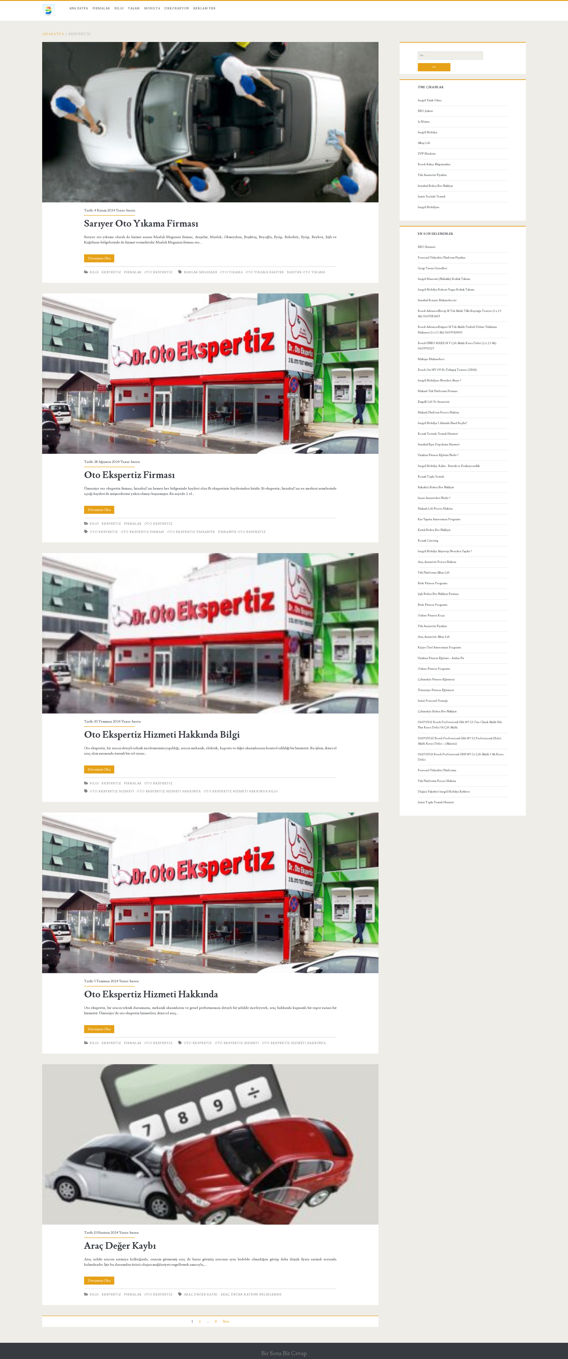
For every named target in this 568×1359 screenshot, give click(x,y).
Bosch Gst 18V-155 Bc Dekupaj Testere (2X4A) (447, 370)
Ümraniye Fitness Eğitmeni (436, 690)
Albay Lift (424, 143)
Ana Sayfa (78, 8)
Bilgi (119, 8)
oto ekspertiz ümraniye (191, 532)
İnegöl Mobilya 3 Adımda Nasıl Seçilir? (442, 423)
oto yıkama (231, 272)
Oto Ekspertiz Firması (210, 373)
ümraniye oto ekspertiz (242, 532)
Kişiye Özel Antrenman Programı (439, 647)
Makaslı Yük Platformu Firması (438, 391)
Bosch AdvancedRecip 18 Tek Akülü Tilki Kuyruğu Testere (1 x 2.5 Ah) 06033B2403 (459, 313)
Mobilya (152, 8)
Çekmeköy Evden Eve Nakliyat (437, 711)
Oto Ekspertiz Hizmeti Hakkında (169, 791)
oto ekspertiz (104, 532)
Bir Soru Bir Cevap (284, 1353)
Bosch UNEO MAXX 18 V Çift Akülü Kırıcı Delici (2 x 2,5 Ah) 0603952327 (457, 345)
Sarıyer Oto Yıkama (306, 272)
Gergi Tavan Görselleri (432, 268)
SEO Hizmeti (426, 247)
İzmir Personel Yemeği (433, 701)
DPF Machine (427, 153)
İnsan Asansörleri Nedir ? (434, 498)
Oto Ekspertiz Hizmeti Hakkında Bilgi (210, 633)
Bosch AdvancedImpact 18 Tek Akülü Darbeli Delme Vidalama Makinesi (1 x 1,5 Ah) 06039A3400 (457, 329)
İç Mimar (424, 122)
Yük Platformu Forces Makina (437, 781)
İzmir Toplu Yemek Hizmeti (436, 802)
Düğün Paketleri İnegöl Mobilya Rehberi (444, 791)
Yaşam (134, 8)
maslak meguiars (200, 272)
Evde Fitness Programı (432, 583)
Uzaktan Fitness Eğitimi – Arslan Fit (441, 658)
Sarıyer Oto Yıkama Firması (210, 122)
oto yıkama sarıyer (265, 272)
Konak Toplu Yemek (431, 476)
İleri (226, 1321)
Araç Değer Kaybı (210, 1144)
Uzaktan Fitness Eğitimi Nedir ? (438, 455)
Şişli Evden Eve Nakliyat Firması (438, 594)
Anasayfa (53, 34)
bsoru (130, 210)
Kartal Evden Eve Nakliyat (434, 530)
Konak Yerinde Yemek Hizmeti (438, 434)
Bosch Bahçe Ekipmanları (434, 164)
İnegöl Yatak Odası (430, 100)
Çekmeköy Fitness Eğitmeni (436, 679)
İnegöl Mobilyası (428, 207)
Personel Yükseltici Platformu (437, 770)
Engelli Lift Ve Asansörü (434, 402)
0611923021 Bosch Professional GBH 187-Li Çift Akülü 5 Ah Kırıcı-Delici (461, 757)
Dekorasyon (176, 8)
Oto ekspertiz (158, 272)
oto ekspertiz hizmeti (112, 791)
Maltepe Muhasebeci (431, 359)
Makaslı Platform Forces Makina (438, 412)
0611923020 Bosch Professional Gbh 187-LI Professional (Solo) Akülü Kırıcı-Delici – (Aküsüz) (459, 741)
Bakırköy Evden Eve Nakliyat (436, 487)
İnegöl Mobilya (427, 132)
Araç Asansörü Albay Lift (434, 637)
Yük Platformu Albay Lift (434, 572)
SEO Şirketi (425, 111)
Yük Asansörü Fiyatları (432, 175)
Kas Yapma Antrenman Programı (439, 519)
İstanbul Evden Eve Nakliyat (435, 186)
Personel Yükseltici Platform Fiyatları (441, 257)
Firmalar (101, 8)
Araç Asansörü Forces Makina (437, 562)
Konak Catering (428, 540)
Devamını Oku (101, 259)
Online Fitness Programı (434, 669)
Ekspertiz (111, 272)
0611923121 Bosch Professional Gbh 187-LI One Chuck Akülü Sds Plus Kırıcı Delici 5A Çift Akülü (460, 724)
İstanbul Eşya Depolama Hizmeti (439, 444)
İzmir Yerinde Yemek (431, 196)
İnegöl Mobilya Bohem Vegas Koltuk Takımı (446, 289)
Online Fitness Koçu (431, 615)
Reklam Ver (204, 8)
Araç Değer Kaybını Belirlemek (251, 1294)
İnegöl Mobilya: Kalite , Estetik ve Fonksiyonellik (449, 466)
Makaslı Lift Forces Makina (435, 508)
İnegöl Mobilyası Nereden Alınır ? (439, 380)
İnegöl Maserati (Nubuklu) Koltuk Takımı (444, 279)
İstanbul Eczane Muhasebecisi (437, 300)
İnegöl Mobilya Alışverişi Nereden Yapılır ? (445, 551)
